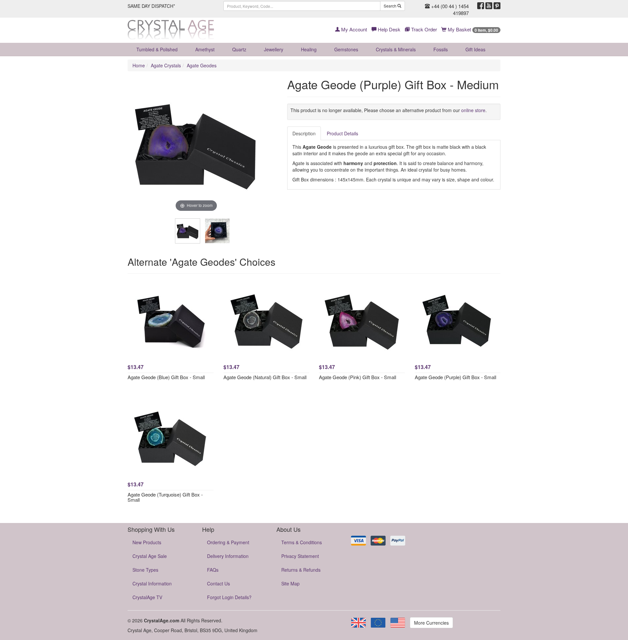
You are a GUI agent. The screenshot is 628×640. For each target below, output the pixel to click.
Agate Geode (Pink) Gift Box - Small (357, 377)
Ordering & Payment (228, 542)
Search (390, 5)
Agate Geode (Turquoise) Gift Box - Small (165, 497)
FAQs (212, 569)
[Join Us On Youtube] (488, 6)
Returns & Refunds (301, 569)
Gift (475, 49)
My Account (353, 29)
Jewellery (273, 49)
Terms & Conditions (301, 542)
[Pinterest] (497, 6)
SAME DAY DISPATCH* (151, 6)
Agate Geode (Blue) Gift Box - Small (166, 377)
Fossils (440, 49)
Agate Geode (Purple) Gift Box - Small (455, 377)
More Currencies (431, 622)
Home (138, 65)
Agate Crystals (166, 65)
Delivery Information (228, 556)
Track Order (423, 29)
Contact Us (218, 583)
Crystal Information (152, 583)
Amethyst (205, 49)
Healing (309, 49)
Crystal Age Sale (149, 556)
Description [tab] (304, 133)
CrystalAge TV (147, 597)
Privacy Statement (300, 556)
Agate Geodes (202, 65)
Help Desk (388, 29)
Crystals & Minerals (396, 49)
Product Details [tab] (342, 133)
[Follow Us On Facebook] (480, 6)
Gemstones (346, 49)
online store (473, 110)
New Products (146, 542)
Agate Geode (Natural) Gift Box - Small (264, 377)
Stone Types (145, 569)
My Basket (472, 29)
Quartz (239, 49)
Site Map (290, 583)
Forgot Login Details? (229, 597)
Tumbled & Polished (157, 49)
